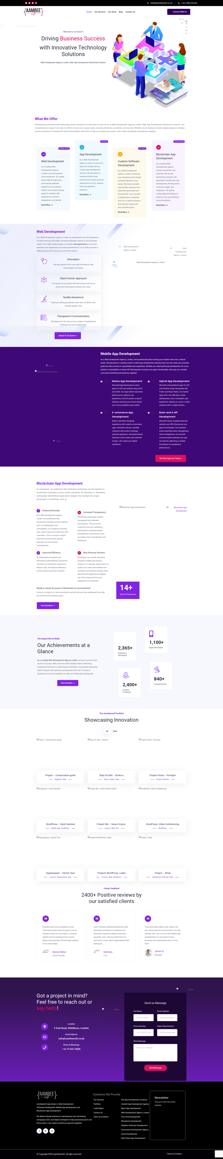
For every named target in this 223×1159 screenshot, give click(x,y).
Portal (158, 779)
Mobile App (55, 828)
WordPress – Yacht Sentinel (60, 824)
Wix (117, 828)
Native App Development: (127, 381)
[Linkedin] (33, 3)
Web (64, 779)
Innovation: (73, 259)
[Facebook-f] (39, 1131)
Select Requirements (165, 1026)
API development (134, 369)
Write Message (139, 1041)
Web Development (52, 161)
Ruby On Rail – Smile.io (111, 775)
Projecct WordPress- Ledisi (112, 873)
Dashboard (156, 877)
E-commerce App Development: (122, 414)
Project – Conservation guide (60, 775)
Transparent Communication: (73, 316)
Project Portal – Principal (163, 775)
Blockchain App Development (165, 156)
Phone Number (139, 1026)
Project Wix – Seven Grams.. (111, 824)
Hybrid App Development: (174, 381)
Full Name (137, 1011)
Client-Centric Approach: (73, 278)
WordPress (65, 828)
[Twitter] (29, 3)
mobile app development (144, 363)
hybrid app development (171, 366)
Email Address (71, 1034)
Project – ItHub (163, 873)
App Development (91, 154)
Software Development (46, 1107)
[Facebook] (26, 3)
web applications (80, 244)
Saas (117, 779)
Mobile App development (66, 1107)
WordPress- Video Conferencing (162, 824)
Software (165, 779)
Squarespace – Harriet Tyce (60, 873)
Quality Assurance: (73, 297)
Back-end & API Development (168, 414)
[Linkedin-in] (52, 1131)
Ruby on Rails (109, 779)
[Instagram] (36, 3)
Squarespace (62, 877)
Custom (107, 828)
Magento (58, 779)
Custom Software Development (128, 163)
